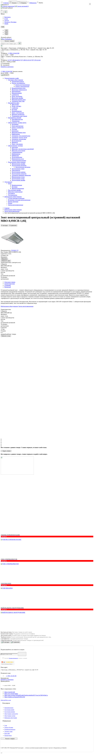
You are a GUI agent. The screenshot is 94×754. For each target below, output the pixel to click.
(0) (7, 255)
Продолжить (9, 434)
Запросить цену (5, 260)
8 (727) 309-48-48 (13, 60)
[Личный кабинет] (47, 8)
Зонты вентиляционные (11, 211)
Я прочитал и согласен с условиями (15, 658)
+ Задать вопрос (6, 451)
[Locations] (2, 12)
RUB (2, 27)
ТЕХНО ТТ (14, 250)
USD (6, 30)
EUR (6, 32)
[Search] (19, 43)
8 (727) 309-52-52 (24, 60)
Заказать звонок (17, 71)
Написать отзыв (5, 336)
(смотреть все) (16, 262)
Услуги (6, 20)
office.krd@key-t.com (6, 700)
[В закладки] (5, 642)
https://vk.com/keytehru (11, 693)
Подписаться (22, 654)
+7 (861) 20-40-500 (13, 53)
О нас (6, 18)
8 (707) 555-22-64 (35, 60)
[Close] (90, 4)
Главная (6, 208)
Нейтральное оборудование (13, 209)
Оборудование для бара (9, 715)
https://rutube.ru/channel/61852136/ (14, 697)
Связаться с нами (8, 731)
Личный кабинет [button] (6, 37)
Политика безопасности (13, 658)
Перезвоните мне (5, 678)
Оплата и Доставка (10, 22)
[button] (40, 3)
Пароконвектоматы (8, 707)
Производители (8, 735)
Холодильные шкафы (9, 709)
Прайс (6, 23)
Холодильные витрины (9, 711)
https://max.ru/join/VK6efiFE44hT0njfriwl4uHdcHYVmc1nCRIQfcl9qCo (26, 695)
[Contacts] (5, 11)
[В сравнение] (15, 642)
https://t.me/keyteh (9, 692)
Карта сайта (7, 733)
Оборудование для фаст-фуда (11, 713)
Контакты (7, 17)
